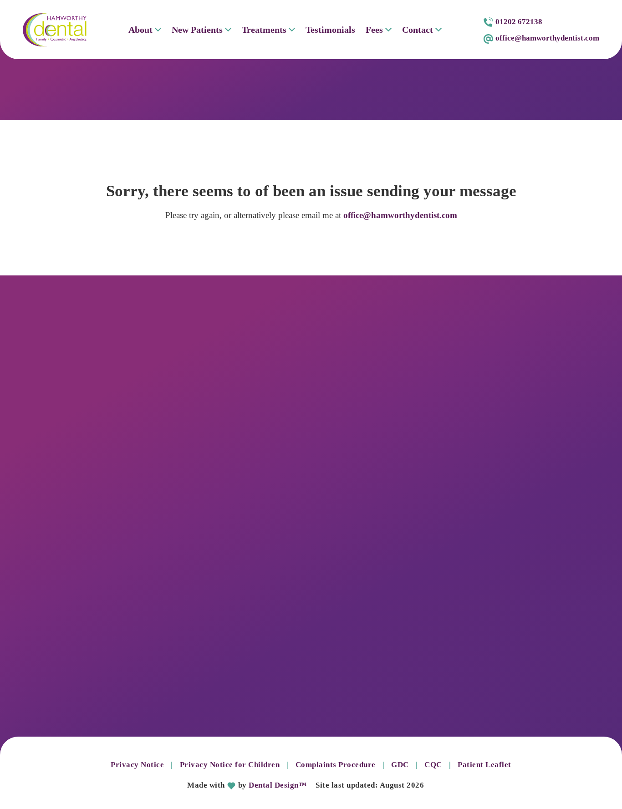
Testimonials (330, 30)
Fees (374, 30)
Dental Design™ (277, 785)
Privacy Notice (137, 764)
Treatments (264, 30)
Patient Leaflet (484, 764)
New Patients (197, 30)
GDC (400, 764)
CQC (433, 764)
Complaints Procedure (336, 764)
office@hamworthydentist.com (400, 215)
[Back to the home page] (55, 29)
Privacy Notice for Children (230, 764)
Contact (417, 30)
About (140, 30)
